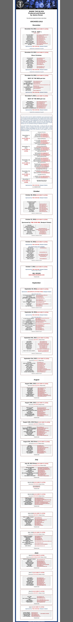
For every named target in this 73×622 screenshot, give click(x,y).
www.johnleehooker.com (43, 228)
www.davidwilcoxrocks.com (42, 368)
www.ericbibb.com (40, 44)
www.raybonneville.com (45, 148)
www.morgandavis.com (43, 346)
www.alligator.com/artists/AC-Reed (43, 468)
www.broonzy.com (35, 612)
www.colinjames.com (44, 133)
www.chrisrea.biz (40, 59)
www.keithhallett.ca (40, 415)
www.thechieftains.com (41, 66)
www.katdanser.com (43, 210)
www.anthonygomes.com (45, 140)
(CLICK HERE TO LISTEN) (42, 29)
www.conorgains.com (45, 165)
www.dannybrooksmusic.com (42, 101)
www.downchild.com (41, 472)
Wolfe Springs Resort (36, 385)
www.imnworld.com (37, 83)
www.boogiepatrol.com (41, 103)
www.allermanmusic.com (41, 408)
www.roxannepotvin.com (44, 209)
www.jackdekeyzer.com (41, 58)
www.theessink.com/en (37, 84)
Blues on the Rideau (32, 8)
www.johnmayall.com (41, 413)
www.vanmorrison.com (42, 390)
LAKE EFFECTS (36, 339)
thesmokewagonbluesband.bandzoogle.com (43, 323)
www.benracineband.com (45, 163)
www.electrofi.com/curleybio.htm (42, 447)
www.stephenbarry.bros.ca (41, 370)
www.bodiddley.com (40, 427)
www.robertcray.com (40, 581)
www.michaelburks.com (41, 371)
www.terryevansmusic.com (45, 84)
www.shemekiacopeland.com (42, 61)
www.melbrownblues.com (36, 275)
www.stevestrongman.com (41, 42)
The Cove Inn (36, 443)
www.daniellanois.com (41, 366)
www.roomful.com (40, 63)
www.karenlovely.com (38, 518)
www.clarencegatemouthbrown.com (44, 469)
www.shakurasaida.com (41, 38)
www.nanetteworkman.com (45, 161)
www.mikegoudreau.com (41, 41)
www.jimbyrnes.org (41, 470)
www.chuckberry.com (43, 341)
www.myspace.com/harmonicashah (43, 409)
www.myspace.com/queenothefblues (42, 303)
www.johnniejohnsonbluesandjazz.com (42, 229)
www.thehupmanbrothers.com (43, 394)
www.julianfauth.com (37, 82)
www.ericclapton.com (37, 90)
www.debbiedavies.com (43, 206)
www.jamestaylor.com (40, 560)
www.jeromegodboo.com (41, 60)
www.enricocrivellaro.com (47, 541)
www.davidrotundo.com (41, 364)
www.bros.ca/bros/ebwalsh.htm (42, 104)
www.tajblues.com (40, 362)
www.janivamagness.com (42, 392)
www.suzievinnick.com (44, 150)
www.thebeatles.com (41, 391)
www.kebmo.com (40, 411)
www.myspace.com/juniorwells (43, 344)
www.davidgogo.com (40, 64)
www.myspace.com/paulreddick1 (43, 475)
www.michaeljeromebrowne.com (42, 43)
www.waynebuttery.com (41, 559)
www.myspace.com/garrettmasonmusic (44, 395)
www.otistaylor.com (38, 524)
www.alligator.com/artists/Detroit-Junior (44, 369)
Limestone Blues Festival (36, 465)
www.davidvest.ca (43, 231)
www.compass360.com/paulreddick (44, 154)
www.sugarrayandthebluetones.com (41, 519)
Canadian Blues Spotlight (41, 8)
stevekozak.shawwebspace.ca (44, 166)
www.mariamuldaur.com (41, 62)
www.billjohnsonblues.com (39, 522)
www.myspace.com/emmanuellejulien (41, 544)
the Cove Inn (36, 360)
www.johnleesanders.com (43, 255)
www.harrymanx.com (40, 446)
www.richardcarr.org (40, 583)
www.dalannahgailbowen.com (38, 87)
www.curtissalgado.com (40, 328)
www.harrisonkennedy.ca (45, 147)
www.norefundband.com (41, 102)
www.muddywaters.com (43, 345)
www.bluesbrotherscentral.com (43, 467)
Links (47, 8)
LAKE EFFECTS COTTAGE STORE (35, 291)
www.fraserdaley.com (37, 88)
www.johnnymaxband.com (41, 407)
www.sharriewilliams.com (40, 329)
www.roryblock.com (43, 205)
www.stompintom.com (38, 536)
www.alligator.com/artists (45, 613)
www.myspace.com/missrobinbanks (43, 564)
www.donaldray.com (40, 365)
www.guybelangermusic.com (41, 105)
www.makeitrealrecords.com (43, 254)
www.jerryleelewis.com (43, 252)
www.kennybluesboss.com (42, 230)
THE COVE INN (35, 46)
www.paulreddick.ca (39, 296)
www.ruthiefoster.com (41, 474)
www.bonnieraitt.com (40, 40)
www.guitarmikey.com (40, 297)
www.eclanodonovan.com (38, 81)
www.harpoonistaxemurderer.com (41, 167)
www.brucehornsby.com (41, 412)
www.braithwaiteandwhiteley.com (43, 343)
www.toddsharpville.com (41, 578)
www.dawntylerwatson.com (45, 160)
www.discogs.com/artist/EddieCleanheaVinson (42, 501)
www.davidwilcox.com (43, 342)
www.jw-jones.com (43, 141)
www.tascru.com (36, 86)
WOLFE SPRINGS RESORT (35, 557)
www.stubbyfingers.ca (44, 134)
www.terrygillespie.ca (42, 233)
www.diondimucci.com (41, 597)
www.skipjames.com (40, 596)
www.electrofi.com (43, 256)
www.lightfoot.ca (38, 537)
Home (21, 8)
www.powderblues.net (43, 347)
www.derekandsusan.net (41, 562)
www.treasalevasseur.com (41, 39)
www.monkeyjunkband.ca (44, 135)
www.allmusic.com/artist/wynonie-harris (41, 502)
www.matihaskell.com (40, 67)
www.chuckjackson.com (45, 152)
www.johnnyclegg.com (41, 561)
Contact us (51, 8)
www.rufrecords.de (43, 207)
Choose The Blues (25, 8)
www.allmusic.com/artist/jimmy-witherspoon (42, 503)
